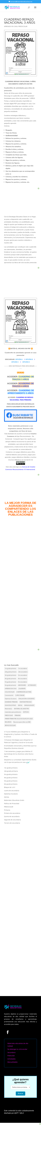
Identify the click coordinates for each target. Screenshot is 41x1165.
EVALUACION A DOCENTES (26, 699)
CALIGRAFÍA (22, 688)
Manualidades (12, 1062)
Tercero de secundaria (12, 823)
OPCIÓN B (29, 359)
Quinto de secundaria (11, 816)
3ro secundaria (22, 675)
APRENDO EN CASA (11, 26)
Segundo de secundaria (12, 820)
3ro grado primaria (10, 774)
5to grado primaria (10, 682)
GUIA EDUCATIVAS (10, 705)
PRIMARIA (17, 715)
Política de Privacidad (11, 803)
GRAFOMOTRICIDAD (26, 702)
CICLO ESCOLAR (9, 692)
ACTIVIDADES (32, 685)
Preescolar (11, 1056)
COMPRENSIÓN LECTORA (23, 692)
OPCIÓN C (15, 362)
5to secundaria (22, 682)
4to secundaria (22, 678)
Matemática (8, 709)
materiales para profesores (13, 712)
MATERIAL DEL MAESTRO (21, 709)
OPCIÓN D (26, 362)
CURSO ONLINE (19, 695)
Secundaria (11, 1052)
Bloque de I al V (9, 787)
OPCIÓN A (18, 359)
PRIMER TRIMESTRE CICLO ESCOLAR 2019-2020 (19, 719)
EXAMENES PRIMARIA (11, 702)
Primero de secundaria (12, 813)
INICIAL (20, 705)
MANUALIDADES (29, 705)
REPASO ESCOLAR (10, 725)
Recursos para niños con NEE (21, 722)
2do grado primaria (10, 672)
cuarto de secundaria (11, 791)
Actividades (11, 1059)
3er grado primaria (10, 675)
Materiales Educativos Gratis (14, 800)
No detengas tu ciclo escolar (17, 1049)
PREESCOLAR (22, 26)
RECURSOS (8, 722)
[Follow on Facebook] (7, 1032)
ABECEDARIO (22, 685)
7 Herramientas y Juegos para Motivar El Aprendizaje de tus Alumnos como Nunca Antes (18, 753)
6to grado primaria (10, 685)
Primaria (7, 810)
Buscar (20, 1093)
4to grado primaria (10, 678)
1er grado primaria (10, 668)
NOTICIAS (26, 712)
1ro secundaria (22, 668)
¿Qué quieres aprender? (20, 1081)
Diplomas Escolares (11, 699)
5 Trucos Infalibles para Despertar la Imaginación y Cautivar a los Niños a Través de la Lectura (20, 734)
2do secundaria (22, 672)
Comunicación (9, 695)
